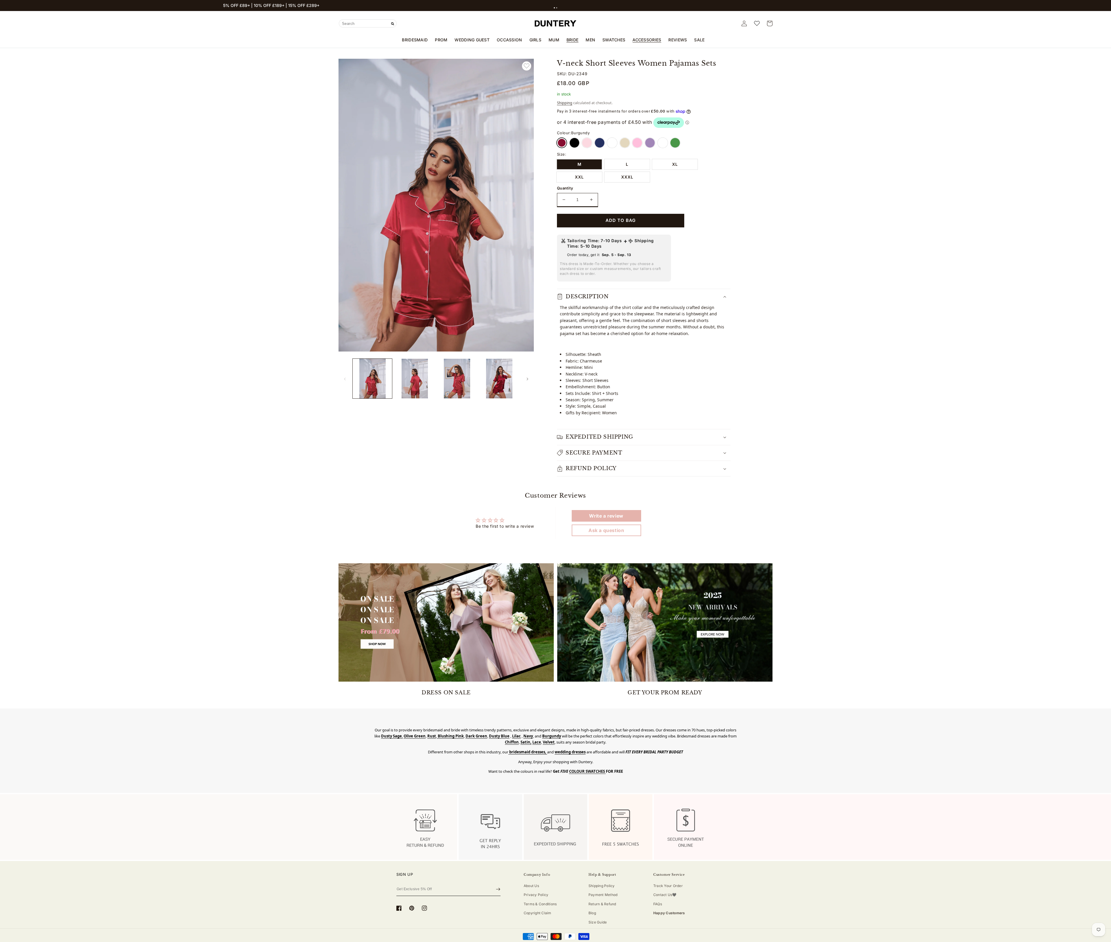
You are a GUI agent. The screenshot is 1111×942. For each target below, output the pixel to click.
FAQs (657, 904)
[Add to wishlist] (526, 66)
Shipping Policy (601, 886)
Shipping (564, 102)
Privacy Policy (536, 895)
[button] (554, 7)
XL (675, 164)
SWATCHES (613, 39)
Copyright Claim (537, 913)
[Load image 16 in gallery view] (499, 378)
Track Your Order (668, 886)
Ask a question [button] (606, 530)
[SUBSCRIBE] (498, 889)
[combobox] (368, 23)
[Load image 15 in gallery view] (457, 378)
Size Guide (597, 922)
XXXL (627, 176)
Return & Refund (602, 904)
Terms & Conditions (540, 904)
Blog (592, 913)
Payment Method (602, 895)
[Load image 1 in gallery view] (372, 378)
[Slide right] (527, 378)
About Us (531, 886)
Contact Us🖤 (665, 895)
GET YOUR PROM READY (665, 692)
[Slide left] (345, 378)
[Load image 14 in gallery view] (414, 378)
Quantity (565, 188)
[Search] (392, 23)
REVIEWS (677, 39)
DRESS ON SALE (446, 692)
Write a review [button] (606, 516)
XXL (579, 176)
